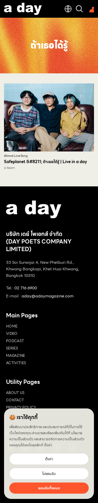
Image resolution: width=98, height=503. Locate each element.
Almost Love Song (16, 156)
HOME (11, 326)
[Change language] (68, 9)
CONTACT (15, 400)
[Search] (79, 8)
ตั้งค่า (48, 445)
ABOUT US (15, 393)
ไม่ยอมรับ (49, 473)
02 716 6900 (25, 288)
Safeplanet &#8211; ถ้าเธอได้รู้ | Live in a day (45, 162)
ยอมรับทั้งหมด (49, 488)
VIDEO (12, 333)
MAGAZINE (15, 355)
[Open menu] (90, 8)
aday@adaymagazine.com (48, 296)
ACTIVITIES (16, 363)
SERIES (12, 348)
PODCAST (15, 341)
